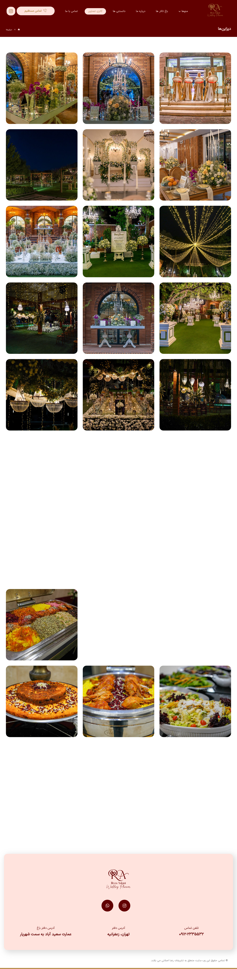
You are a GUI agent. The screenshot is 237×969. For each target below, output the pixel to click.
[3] (118, 88)
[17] (118, 395)
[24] (42, 548)
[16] (195, 395)
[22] (195, 548)
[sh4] (118, 701)
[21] (42, 471)
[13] (195, 318)
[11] (118, 241)
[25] (195, 625)
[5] (195, 165)
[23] (118, 548)
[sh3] (195, 701)
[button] (11, 11)
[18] (42, 395)
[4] (42, 88)
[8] (42, 165)
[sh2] (42, 625)
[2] (195, 88)
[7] (118, 165)
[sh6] (195, 778)
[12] (42, 241)
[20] (118, 471)
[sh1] (118, 625)
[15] (42, 318)
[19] (195, 471)
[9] (195, 241)
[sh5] (42, 701)
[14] (118, 318)
